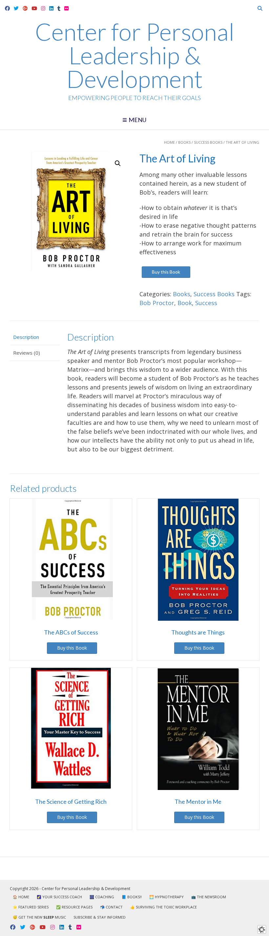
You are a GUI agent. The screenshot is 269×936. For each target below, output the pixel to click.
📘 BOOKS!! (132, 896)
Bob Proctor (156, 303)
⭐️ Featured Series (31, 907)
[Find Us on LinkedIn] (51, 8)
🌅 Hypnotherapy (166, 896)
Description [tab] (26, 337)
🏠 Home (21, 896)
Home (169, 142)
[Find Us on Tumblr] (58, 8)
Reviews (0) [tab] (26, 352)
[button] (118, 163)
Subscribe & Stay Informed (99, 917)
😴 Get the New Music (39, 917)
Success (206, 303)
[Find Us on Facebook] (7, 8)
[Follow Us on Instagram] (43, 8)
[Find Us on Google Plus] (25, 8)
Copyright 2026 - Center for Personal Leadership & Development (70, 888)
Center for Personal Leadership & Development (134, 55)
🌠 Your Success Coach (59, 896)
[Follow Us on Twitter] (16, 8)
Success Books (208, 142)
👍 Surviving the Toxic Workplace (163, 907)
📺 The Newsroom (208, 896)
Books (184, 142)
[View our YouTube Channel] (34, 8)
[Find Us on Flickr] (66, 8)
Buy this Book (166, 272)
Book (184, 303)
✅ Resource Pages (74, 907)
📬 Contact (111, 907)
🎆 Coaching (102, 896)
